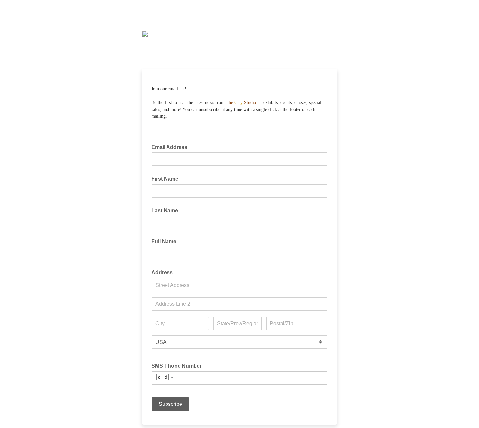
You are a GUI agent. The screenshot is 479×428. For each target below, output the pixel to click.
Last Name (167, 210)
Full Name (164, 241)
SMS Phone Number (177, 366)
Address (162, 272)
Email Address (171, 146)
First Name (167, 178)
